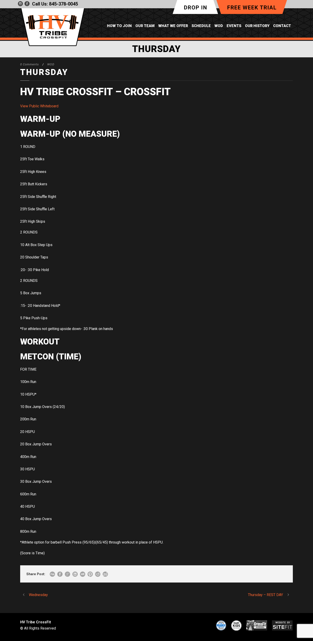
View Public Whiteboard (39, 106)
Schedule (201, 26)
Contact (282, 26)
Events (234, 26)
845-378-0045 (63, 4)
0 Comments (29, 64)
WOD (218, 26)
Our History (257, 26)
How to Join (119, 26)
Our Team (145, 26)
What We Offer (173, 26)
